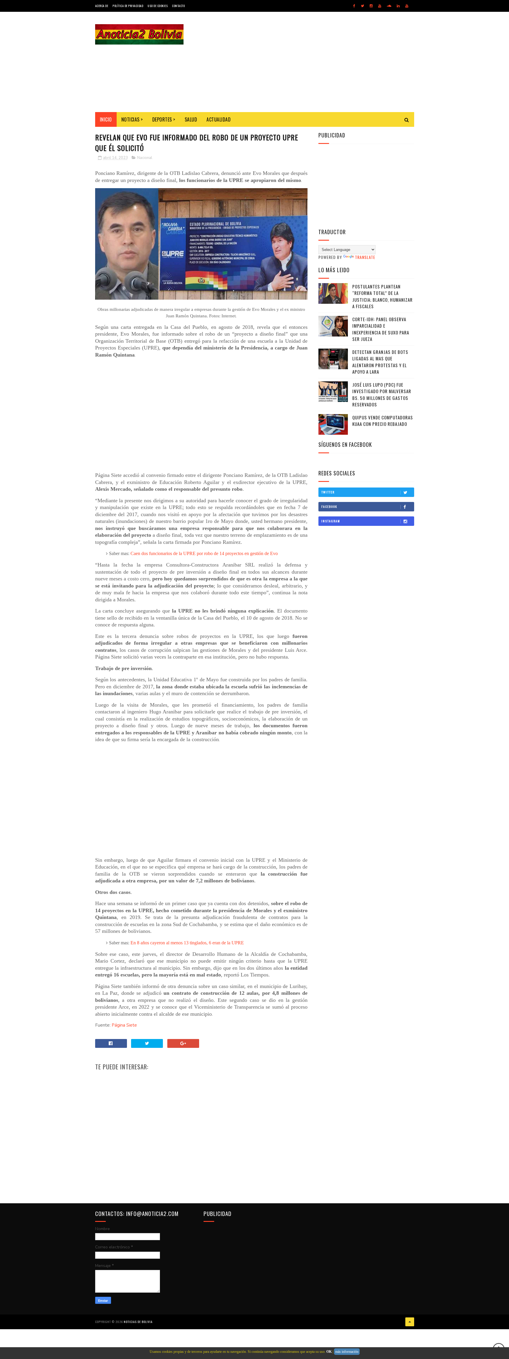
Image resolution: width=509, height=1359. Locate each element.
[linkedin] (398, 6)
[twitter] (362, 6)
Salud (191, 119)
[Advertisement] (307, 62)
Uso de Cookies (158, 6)
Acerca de (101, 6)
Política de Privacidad (128, 6)
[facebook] (354, 6)
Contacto (178, 6)
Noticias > (132, 119)
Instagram (330, 521)
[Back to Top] (409, 1321)
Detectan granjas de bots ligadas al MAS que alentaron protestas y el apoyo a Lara (380, 362)
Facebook (329, 506)
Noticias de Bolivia (138, 1321)
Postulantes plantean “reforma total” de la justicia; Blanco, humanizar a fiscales (382, 296)
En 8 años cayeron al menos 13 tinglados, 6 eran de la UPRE (187, 942)
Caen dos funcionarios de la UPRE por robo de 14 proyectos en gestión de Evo (204, 553)
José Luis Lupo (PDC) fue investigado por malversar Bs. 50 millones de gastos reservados (381, 394)
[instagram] (371, 6)
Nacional (144, 157)
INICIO (106, 119)
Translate (365, 257)
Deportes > (163, 119)
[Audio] (389, 6)
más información (346, 1352)
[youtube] (379, 6)
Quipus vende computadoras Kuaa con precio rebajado (382, 420)
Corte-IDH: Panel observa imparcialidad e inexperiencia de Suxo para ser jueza (380, 329)
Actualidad (218, 119)
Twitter (328, 492)
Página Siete (124, 1025)
